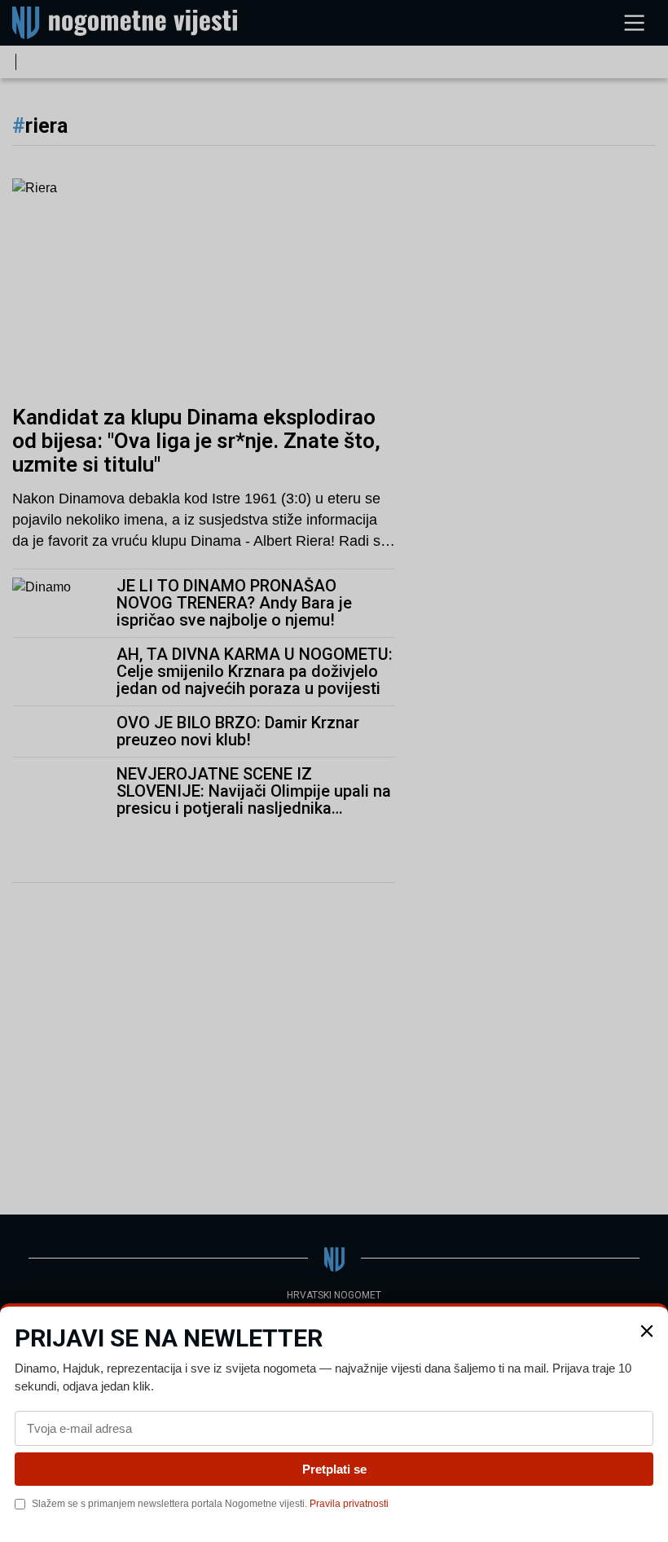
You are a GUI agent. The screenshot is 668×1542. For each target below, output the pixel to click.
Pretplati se (334, 1469)
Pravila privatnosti (349, 1503)
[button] (647, 1331)
